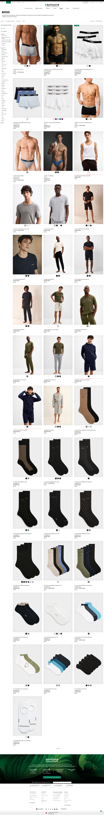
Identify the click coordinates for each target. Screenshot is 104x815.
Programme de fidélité (52, 761)
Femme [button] (55, 8)
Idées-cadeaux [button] (39, 8)
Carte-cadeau (18, 2)
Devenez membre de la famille (52, 777)
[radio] (25, 66)
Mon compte (92, 2)
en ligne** (71, 770)
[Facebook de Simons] (48, 809)
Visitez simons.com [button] (51, 813)
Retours (42, 798)
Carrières (13, 2)
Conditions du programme (57, 800)
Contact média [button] (32, 799)
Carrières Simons (67, 805)
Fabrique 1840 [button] (76, 8)
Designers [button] (48, 8)
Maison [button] (67, 8)
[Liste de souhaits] (96, 2)
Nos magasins (66, 793)
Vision (23, 2)
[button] (85, 2)
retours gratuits (58, 0)
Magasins (8, 2)
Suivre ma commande (44, 795)
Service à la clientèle (33, 793)
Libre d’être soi (66, 801)
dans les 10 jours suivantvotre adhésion (33, 771)
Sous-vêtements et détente (6, 25)
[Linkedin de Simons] (56, 809)
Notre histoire (66, 795)
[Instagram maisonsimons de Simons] (46, 809)
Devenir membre (57, 793)
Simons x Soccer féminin (68, 800)
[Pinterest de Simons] (52, 809)
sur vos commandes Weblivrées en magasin (47, 771)
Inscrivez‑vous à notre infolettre (42, 782)
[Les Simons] (52, 759)
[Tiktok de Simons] (50, 809)
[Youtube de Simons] (54, 809)
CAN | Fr (2, 2)
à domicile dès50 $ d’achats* (60, 770)
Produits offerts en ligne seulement (44, 800)
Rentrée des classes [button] (28, 8)
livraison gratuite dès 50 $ (49, 0)
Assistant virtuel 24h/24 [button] (33, 795)
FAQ (42, 802)
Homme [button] (61, 8)
